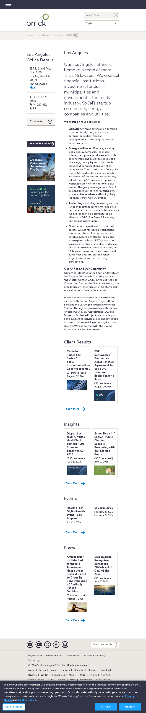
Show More (72, 409)
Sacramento (86, 680)
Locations (43, 35)
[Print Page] (75, 36)
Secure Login (34, 660)
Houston (32, 675)
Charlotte (79, 670)
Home (30, 35)
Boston (53, 670)
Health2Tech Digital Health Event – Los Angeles (76, 513)
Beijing (42, 670)
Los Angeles (58, 675)
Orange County (36, 680)
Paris (50, 680)
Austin (31, 670)
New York (105, 675)
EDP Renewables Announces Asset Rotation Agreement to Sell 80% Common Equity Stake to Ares (104, 365)
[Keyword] (116, 644)
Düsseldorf (105, 670)
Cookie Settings (13, 707)
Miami (72, 675)
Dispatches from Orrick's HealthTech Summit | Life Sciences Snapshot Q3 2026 (76, 444)
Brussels (65, 670)
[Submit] (116, 15)
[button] (69, 36)
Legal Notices (35, 655)
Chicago (92, 670)
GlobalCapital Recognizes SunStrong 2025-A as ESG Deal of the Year (103, 565)
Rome (73, 680)
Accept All (106, 707)
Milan (82, 675)
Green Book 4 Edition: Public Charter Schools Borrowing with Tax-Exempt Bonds (104, 444)
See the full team (40, 143)
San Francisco (103, 680)
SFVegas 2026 (103, 508)
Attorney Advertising (94, 655)
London (44, 675)
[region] (73, 697)
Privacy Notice (53, 655)
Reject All (130, 707)
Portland (61, 680)
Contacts (36, 121)
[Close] (140, 686)
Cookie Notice (72, 655)
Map (32, 87)
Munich (93, 675)
